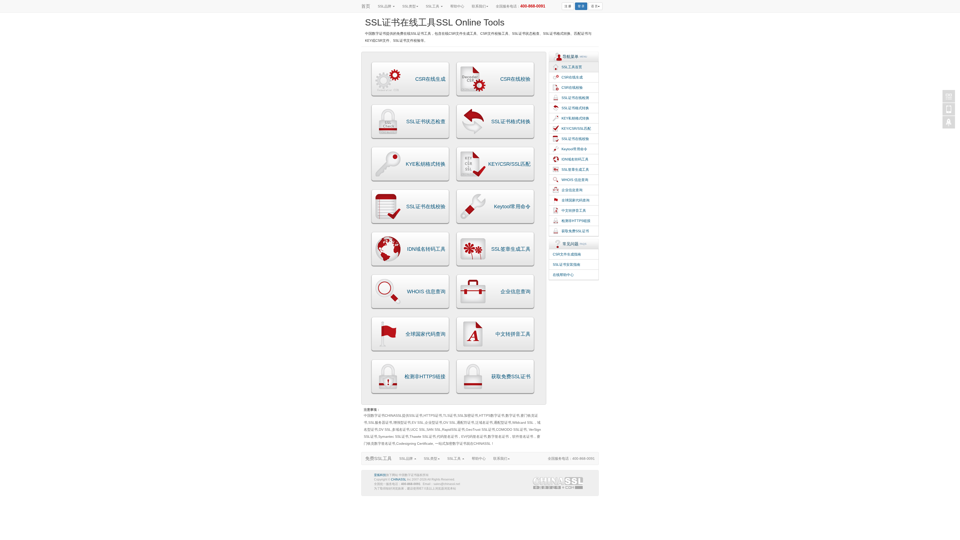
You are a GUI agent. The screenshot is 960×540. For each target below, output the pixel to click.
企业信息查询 (515, 291)
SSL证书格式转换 (510, 121)
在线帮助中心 (563, 275)
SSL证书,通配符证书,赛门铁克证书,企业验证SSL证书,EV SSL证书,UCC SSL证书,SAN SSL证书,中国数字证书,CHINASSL (558, 484)
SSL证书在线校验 (426, 206)
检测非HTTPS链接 (425, 376)
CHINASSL (398, 479)
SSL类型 (409, 6)
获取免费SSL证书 (510, 376)
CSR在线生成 (430, 79)
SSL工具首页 (572, 67)
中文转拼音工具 (513, 334)
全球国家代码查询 (426, 334)
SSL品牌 (385, 6)
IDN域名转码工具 (426, 249)
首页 (365, 6)
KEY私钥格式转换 (575, 118)
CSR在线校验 (515, 79)
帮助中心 (457, 6)
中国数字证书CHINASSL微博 (948, 96)
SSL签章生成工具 (510, 249)
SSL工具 (433, 6)
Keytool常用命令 (512, 206)
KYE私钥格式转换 (426, 164)
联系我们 (479, 6)
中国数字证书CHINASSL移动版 (948, 109)
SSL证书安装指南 (566, 264)
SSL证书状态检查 (426, 121)
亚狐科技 (380, 475)
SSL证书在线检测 (575, 98)
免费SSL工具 (378, 458)
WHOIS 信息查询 (426, 291)
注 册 (567, 6)
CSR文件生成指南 (567, 254)
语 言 (594, 6)
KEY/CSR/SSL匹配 (509, 164)
